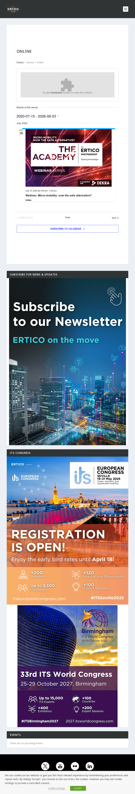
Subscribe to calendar (65, 228)
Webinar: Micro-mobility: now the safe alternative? (59, 195)
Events (20, 62)
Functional (56, 92)
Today (67, 217)
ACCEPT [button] (78, 788)
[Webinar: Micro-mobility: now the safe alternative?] (69, 158)
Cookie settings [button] (56, 788)
